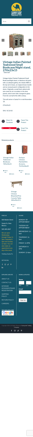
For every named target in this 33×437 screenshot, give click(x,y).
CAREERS (5, 303)
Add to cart (6, 171)
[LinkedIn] (2, 267)
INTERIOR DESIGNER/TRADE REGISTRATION (8, 288)
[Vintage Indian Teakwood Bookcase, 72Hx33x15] (8, 149)
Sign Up (23, 300)
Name (21, 279)
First (20, 285)
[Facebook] (2, 264)
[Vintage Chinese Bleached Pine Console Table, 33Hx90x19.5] (16, 183)
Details (12, 174)
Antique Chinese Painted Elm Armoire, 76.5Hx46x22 (24, 162)
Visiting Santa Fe (7, 254)
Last (27, 285)
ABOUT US (5, 279)
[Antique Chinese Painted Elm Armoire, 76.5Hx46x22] (24, 149)
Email (21, 289)
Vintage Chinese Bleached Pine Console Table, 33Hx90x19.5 (16, 196)
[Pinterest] (11, 264)
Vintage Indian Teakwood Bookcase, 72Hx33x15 (8, 161)
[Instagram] (5, 264)
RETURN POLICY (8, 300)
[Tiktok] (8, 264)
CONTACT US (6, 282)
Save (10, 128)
